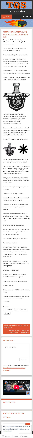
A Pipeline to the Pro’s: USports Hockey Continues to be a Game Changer (16, 332)
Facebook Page (9, 402)
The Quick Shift (16, 11)
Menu (8, 17)
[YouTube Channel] (27, 17)
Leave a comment (8, 44)
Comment (24, 359)
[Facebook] (30, 17)
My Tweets (6, 417)
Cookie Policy (9, 431)
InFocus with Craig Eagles (19, 42)
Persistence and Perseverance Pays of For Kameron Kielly (15, 326)
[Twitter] (23, 17)
